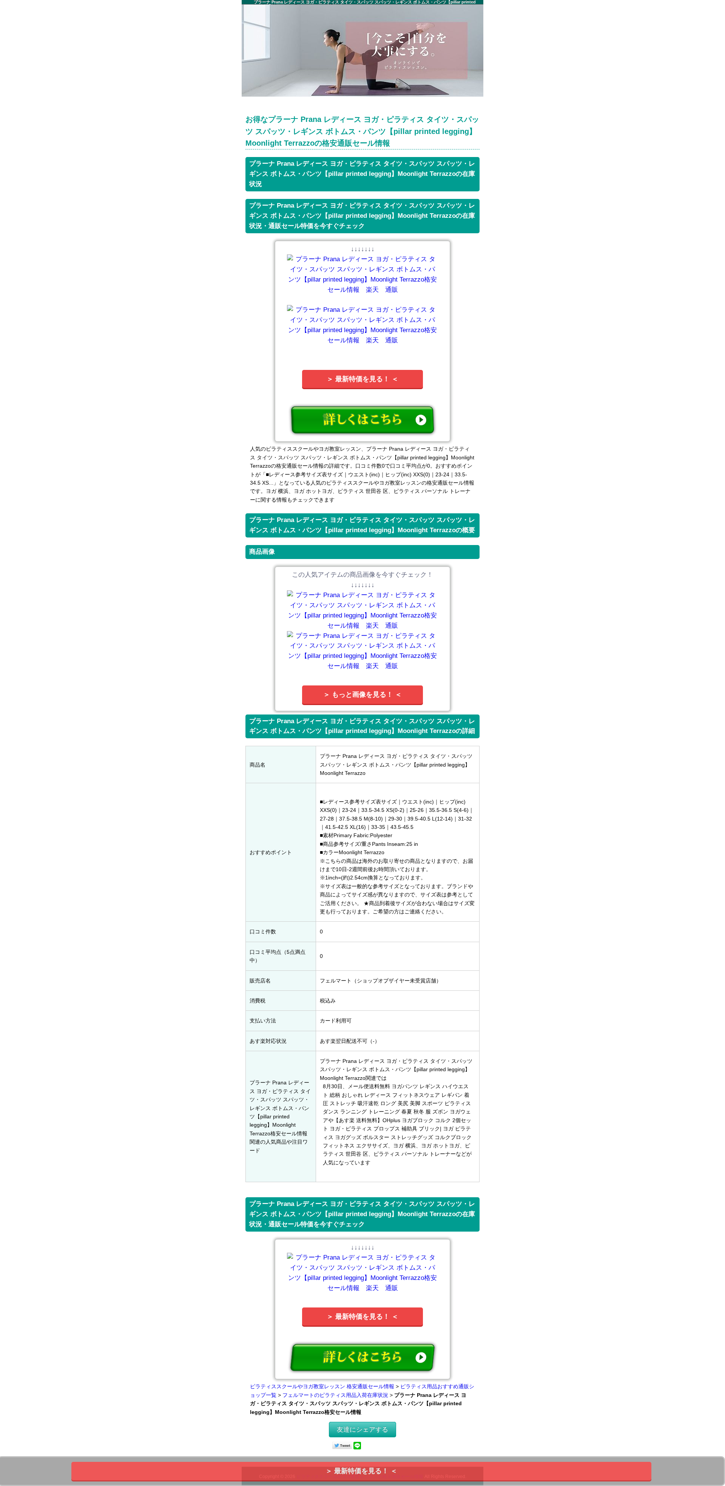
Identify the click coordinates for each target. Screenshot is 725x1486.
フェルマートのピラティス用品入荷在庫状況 (335, 1395)
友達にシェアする (362, 1429)
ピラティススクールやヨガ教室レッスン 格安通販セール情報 (322, 1386)
